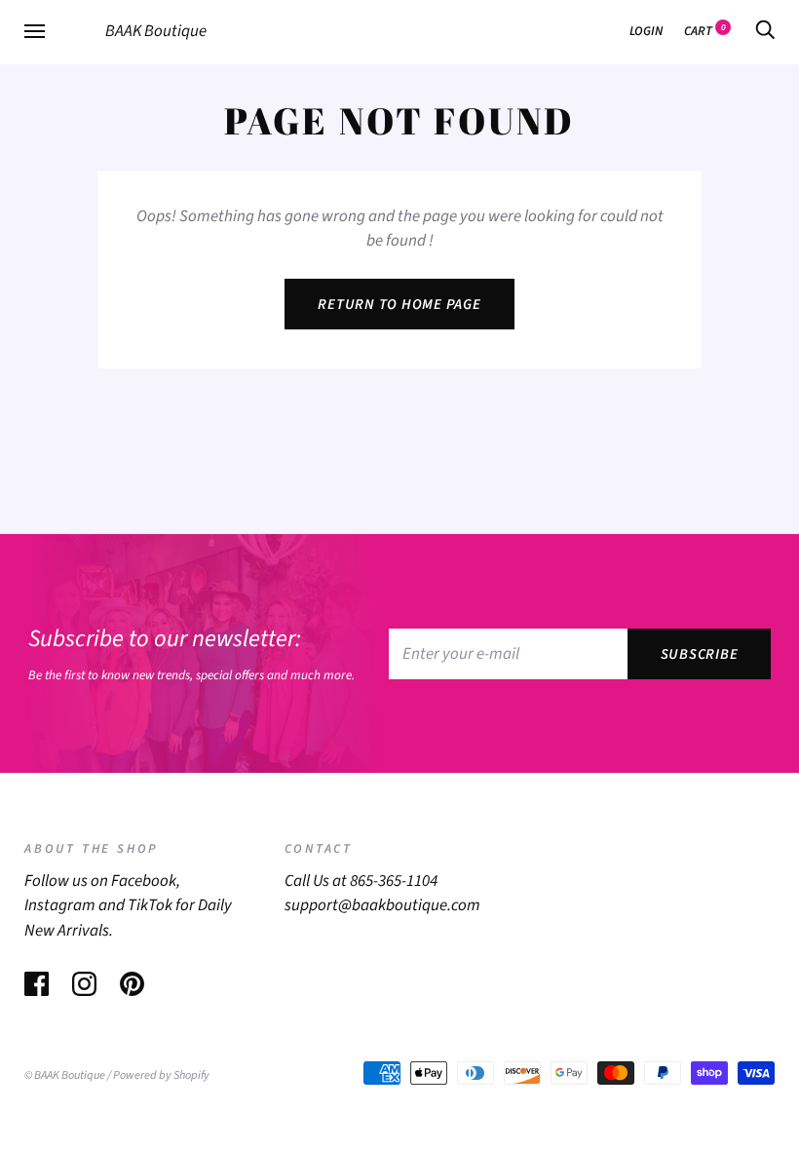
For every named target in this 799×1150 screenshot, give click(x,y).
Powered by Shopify (161, 1075)
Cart (705, 30)
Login (646, 30)
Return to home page (399, 304)
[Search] (765, 30)
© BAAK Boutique (64, 1075)
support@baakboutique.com (382, 905)
